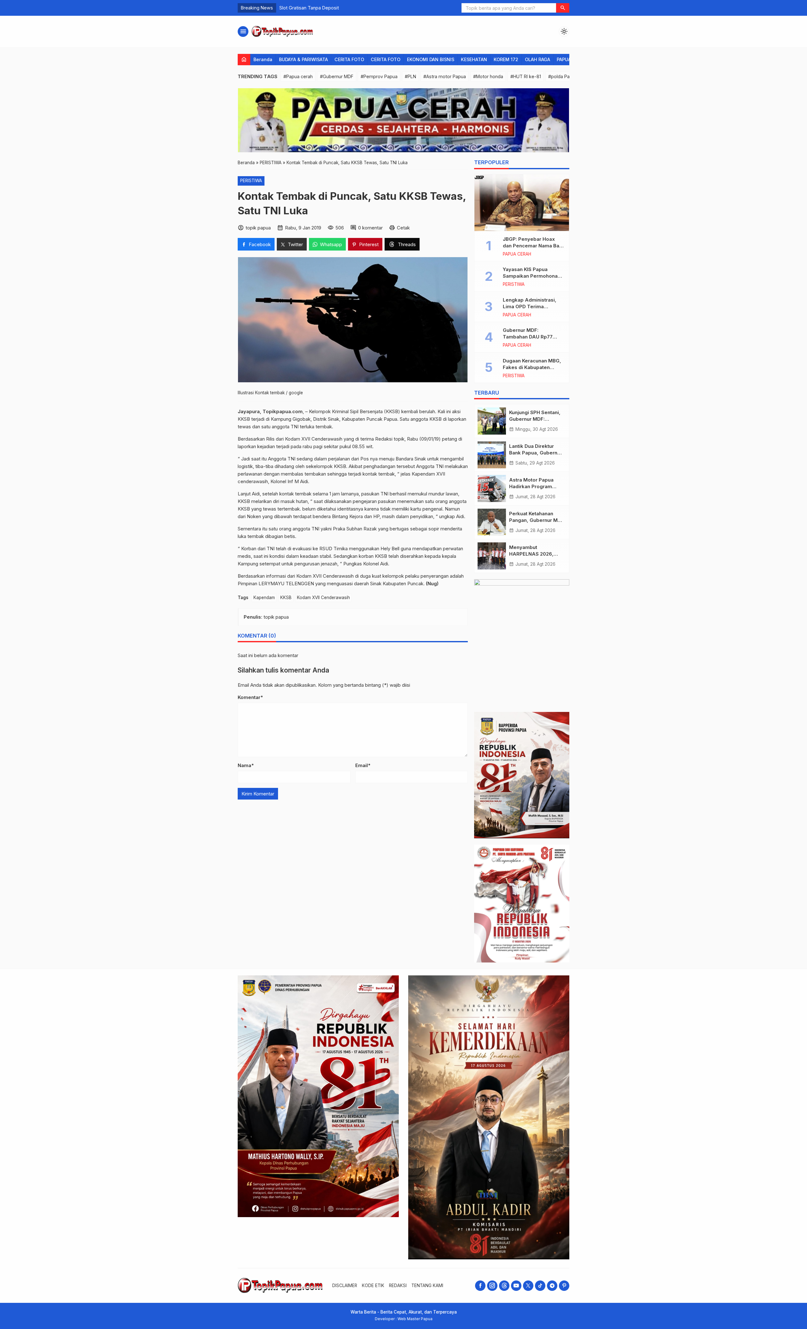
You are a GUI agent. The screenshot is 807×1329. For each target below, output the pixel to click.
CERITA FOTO (349, 59)
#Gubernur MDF (336, 76)
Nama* (246, 765)
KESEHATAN (474, 59)
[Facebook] (480, 1285)
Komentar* (250, 697)
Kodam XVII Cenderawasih (323, 597)
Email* (362, 765)
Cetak (403, 228)
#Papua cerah (298, 76)
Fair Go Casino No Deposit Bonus (314, 7)
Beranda (262, 59)
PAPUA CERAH (517, 254)
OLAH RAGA (537, 59)
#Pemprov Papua (379, 76)
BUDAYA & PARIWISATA (303, 59)
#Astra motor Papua (444, 76)
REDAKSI (398, 1285)
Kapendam (264, 597)
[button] (562, 8)
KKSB (286, 597)
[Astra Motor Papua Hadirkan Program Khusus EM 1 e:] (492, 488)
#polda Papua (563, 76)
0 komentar (370, 228)
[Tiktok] (540, 1285)
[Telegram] (552, 1285)
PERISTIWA (251, 180)
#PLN (410, 76)
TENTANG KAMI (427, 1285)
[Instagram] (492, 1285)
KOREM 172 (506, 59)
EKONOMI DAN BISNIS (430, 59)
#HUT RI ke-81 (525, 76)
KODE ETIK (373, 1285)
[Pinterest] (564, 1285)
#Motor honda (488, 76)
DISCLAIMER (344, 1285)
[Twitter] (528, 1285)
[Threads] (504, 1285)
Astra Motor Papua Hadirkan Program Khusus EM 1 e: (531, 486)
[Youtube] (516, 1285)
